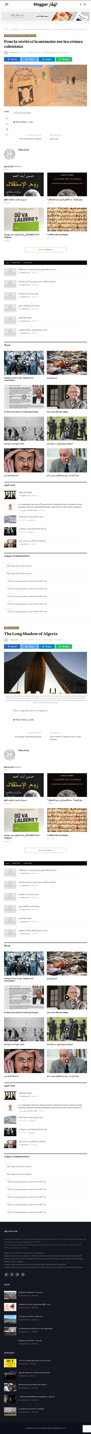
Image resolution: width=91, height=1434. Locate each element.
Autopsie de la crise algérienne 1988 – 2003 (34, 1304)
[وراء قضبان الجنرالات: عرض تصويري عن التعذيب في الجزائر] (10, 284)
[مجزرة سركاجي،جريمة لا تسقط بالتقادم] (10, 519)
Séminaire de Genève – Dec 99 (29, 1340)
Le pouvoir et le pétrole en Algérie (31, 1409)
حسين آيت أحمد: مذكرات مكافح (15, 199)
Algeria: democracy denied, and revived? (34, 1372)
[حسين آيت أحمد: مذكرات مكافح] (24, 184)
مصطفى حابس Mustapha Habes (28, 510)
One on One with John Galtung (57, 412)
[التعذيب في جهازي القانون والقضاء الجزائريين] (10, 332)
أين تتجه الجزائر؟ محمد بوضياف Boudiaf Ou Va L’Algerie (21, 236)
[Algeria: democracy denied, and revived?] (10, 1375)
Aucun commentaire (51, 52)
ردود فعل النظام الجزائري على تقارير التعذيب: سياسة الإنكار (37, 269)
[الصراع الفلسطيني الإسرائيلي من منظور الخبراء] (67, 429)
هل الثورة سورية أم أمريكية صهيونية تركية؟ (19, 566)
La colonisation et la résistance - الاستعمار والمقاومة (20, 35)
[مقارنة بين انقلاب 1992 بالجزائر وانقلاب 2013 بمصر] (10, 1363)
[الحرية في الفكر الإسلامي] (24, 460)
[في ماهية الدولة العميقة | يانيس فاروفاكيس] (10, 531)
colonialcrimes (22, 112)
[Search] (84, 4)
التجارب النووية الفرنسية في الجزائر (14, 444)
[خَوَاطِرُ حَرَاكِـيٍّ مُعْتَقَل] (10, 495)
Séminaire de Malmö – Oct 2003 (30, 1292)
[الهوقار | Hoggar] (45, 4)
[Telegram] (6, 129)
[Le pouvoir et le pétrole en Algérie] (10, 1411)
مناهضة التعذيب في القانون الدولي (29, 305)
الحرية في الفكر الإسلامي (11, 475)
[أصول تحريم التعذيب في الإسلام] (10, 296)
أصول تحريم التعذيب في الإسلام (28, 293)
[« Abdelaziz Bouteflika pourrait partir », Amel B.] (10, 1399)
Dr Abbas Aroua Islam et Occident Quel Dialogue (21, 412)
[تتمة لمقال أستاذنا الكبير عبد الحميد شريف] (10, 543)
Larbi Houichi (24, 544)
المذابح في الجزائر (52, 378)
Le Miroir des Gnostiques (57, 234)
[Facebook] (6, 118)
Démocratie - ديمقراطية (11, 628)
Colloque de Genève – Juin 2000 (30, 1316)
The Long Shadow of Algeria (30, 139)
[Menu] (6, 4)
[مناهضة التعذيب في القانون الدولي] (10, 308)
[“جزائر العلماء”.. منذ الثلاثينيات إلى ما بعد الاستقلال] (67, 184)
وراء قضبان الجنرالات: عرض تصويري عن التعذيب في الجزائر (37, 281)
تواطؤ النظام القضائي (24, 318)
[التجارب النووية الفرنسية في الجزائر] (24, 429)
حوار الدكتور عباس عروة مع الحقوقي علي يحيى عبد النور (63, 475)
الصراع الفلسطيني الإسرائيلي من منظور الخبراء (60, 444)
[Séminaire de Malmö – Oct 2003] (10, 1295)
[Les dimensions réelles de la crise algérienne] (10, 1331)
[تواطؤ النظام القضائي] (10, 320)
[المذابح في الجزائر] (67, 363)
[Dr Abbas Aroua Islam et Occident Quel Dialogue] (24, 397)
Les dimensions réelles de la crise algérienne (35, 1328)
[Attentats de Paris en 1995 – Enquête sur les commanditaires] (24, 363)
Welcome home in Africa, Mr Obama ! (32, 1385)
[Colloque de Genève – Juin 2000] (10, 1319)
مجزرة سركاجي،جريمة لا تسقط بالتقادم (30, 517)
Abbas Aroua (15, 52)
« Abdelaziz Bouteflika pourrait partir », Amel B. (36, 1397)
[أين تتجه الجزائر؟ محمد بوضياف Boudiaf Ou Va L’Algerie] (24, 219)
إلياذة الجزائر (54, 139)
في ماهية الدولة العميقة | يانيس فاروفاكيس (32, 529)
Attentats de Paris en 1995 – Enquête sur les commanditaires (19, 379)
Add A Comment (45, 250)
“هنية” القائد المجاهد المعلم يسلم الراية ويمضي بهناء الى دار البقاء (26, 1182)
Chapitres (27, 262)
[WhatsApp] (6, 134)
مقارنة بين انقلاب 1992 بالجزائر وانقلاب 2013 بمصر (34, 1360)
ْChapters (16, 262)
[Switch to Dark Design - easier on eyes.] (80, 4)
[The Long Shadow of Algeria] (45, 673)
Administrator (25, 273)
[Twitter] (6, 123)
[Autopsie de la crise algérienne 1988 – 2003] (10, 1307)
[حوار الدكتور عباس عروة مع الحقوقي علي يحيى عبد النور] (67, 460)
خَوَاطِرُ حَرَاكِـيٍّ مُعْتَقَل (25, 492)
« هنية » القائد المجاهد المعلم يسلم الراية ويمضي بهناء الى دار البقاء (27, 581)
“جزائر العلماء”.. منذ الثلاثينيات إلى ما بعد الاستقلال (64, 199)
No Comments (49, 640)
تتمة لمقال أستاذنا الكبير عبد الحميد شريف (32, 541)
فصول (7, 262)
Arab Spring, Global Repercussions (28, 737)
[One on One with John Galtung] (67, 397)
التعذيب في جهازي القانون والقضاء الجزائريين (32, 330)
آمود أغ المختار (31, 520)
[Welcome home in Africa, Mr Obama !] (10, 1387)
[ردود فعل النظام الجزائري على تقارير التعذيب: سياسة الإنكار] (10, 272)
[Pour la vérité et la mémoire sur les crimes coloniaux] (45, 85)
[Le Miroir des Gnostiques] (67, 219)
